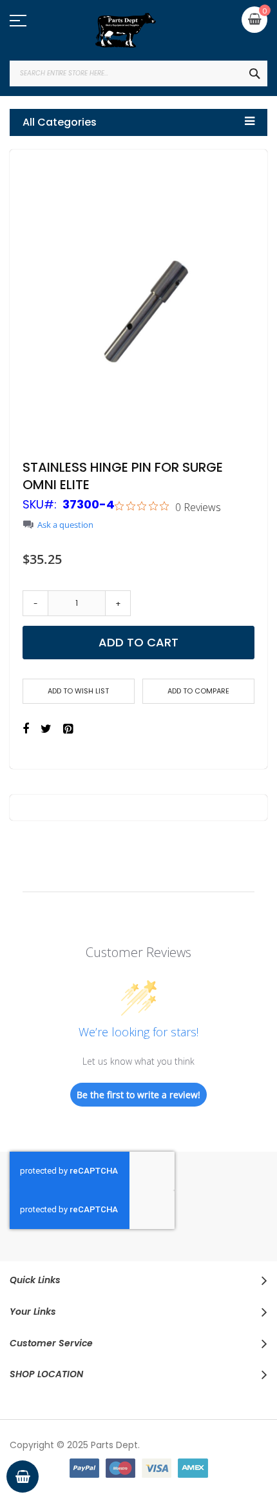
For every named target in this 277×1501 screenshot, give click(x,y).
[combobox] (138, 73)
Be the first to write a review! (138, 1095)
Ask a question (65, 524)
